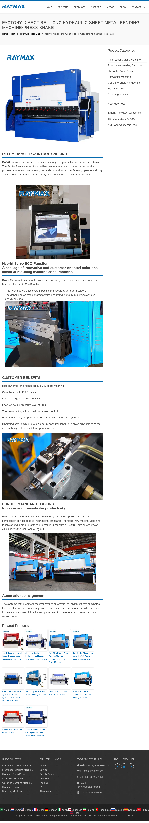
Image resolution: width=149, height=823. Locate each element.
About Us (63, 7)
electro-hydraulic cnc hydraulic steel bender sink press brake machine (36, 656)
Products (79, 7)
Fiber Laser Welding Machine (125, 65)
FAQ (42, 787)
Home (49, 7)
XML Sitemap (126, 815)
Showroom (45, 791)
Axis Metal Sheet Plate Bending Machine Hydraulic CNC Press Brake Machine (58, 657)
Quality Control (47, 774)
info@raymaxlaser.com (129, 112)
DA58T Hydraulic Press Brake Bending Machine (35, 693)
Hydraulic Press (117, 88)
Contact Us (138, 7)
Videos (110, 7)
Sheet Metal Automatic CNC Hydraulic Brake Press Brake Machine (35, 733)
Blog (123, 7)
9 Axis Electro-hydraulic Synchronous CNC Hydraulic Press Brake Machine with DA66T (12, 696)
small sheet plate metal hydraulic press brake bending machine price (12, 656)
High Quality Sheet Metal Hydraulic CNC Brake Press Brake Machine (82, 656)
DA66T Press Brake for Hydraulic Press (12, 731)
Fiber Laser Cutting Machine (124, 59)
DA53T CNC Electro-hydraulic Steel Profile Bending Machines (81, 694)
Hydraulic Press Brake (31, 34)
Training (44, 783)
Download (45, 778)
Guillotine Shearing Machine (124, 82)
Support (96, 7)
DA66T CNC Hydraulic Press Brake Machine (58, 693)
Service (43, 770)
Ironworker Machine (119, 76)
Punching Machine (118, 94)
